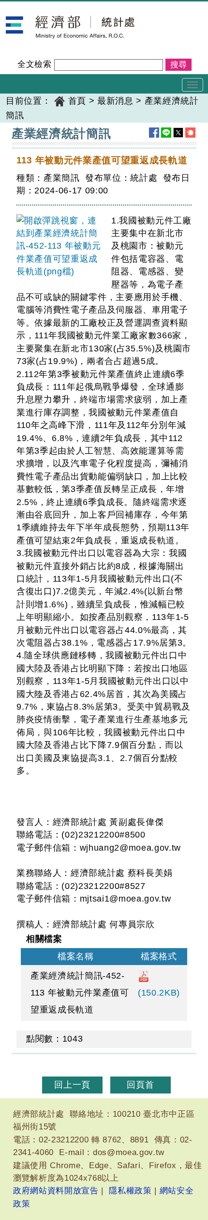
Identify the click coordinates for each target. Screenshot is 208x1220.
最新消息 (115, 101)
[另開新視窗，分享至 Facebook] (154, 132)
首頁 (77, 101)
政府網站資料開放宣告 (56, 1190)
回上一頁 (72, 1085)
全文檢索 (34, 64)
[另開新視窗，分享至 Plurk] (190, 132)
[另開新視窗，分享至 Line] (166, 132)
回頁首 (140, 1085)
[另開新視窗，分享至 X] (178, 132)
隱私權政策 (130, 1190)
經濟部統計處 (33, 8)
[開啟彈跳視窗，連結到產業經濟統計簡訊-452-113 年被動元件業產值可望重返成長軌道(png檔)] (60, 246)
